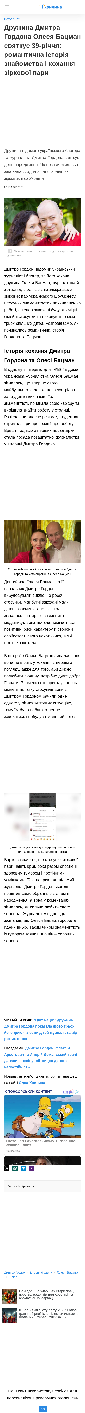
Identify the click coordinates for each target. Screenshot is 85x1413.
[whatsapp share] (15, 1168)
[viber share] (31, 1168)
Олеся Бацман (67, 1272)
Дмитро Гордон (14, 1272)
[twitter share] (6, 1168)
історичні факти (41, 1272)
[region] (42, 110)
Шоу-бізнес (12, 19)
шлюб (13, 1277)
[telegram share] (23, 1168)
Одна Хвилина (32, 1083)
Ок (43, 1408)
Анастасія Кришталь (21, 1186)
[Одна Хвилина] (50, 6)
